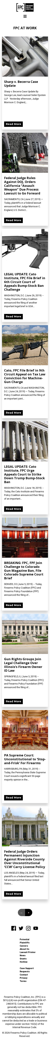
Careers (24, 946)
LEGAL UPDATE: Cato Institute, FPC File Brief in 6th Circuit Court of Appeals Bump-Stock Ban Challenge (24, 282)
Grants (23, 958)
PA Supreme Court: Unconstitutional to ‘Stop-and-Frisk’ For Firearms (25, 759)
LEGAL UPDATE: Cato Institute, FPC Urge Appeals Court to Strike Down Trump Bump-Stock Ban (24, 474)
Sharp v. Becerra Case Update (21, 83)
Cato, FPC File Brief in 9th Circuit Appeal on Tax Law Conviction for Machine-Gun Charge (24, 376)
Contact (24, 974)
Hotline (23, 962)
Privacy (23, 978)
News (22, 955)
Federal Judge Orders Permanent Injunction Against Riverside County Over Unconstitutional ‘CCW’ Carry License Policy (24, 859)
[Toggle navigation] (25, 16)
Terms (23, 981)
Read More (13, 124)
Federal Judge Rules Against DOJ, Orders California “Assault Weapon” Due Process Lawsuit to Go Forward (22, 185)
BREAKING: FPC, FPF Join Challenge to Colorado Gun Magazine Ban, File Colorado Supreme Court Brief (23, 570)
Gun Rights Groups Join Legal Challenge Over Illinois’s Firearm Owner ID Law (23, 665)
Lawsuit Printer (28, 952)
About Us (24, 949)
